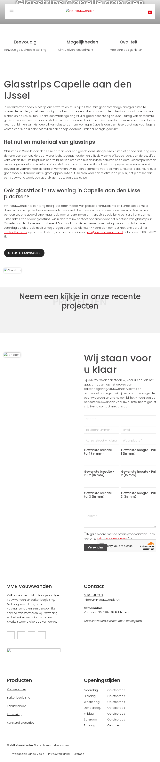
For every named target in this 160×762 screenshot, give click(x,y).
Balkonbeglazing (18, 698)
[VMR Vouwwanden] (80, 10)
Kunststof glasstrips (20, 723)
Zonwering (14, 714)
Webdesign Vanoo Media (28, 754)
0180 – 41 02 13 (93, 595)
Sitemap (79, 754)
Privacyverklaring (59, 754)
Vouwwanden (16, 689)
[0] (146, 14)
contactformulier (15, 232)
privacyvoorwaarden (112, 539)
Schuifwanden (17, 706)
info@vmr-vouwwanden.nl (105, 232)
